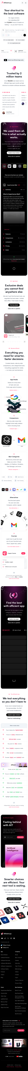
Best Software (4, 954)
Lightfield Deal (4, 999)
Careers (17, 960)
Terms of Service (19, 980)
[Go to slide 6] (16, 342)
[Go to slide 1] (7, 342)
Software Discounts (5, 960)
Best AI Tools (18, 990)
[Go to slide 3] (10, 342)
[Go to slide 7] (17, 342)
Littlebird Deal (4, 1004)
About (16, 954)
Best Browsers (18, 1013)
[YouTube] (2, 938)
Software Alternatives (6, 963)
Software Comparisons (6, 966)
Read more (6, 229)
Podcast (3, 971)
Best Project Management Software (20, 1007)
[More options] (24, 185)
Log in (16, 977)
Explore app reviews (14, 899)
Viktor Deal (3, 996)
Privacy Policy (18, 983)
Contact (17, 974)
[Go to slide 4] (12, 342)
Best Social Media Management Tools (19, 996)
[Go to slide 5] (14, 342)
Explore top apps (14, 619)
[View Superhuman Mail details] (12, 185)
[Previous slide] (3, 342)
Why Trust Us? (18, 957)
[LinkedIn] (14, 938)
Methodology (18, 969)
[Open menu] (25, 2)
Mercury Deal (4, 1001)
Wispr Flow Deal (5, 1007)
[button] (4, 185)
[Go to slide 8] (19, 342)
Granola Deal (4, 993)
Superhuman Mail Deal (6, 990)
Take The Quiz (18, 966)
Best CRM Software (19, 1000)
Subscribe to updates (14, 156)
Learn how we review (14, 578)
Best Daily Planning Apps (21, 1003)
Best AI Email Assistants (20, 1010)
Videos (2, 974)
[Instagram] (11, 938)
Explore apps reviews (14, 715)
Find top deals (14, 305)
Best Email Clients (19, 993)
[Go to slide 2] (9, 342)
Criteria (16, 971)
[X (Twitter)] (8, 938)
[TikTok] (5, 938)
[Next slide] (24, 342)
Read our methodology (14, 718)
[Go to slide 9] (21, 342)
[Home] (6, 3)
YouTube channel (17, 1049)
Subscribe (17, 963)
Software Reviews (5, 957)
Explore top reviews (14, 152)
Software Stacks (5, 969)
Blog (2, 977)
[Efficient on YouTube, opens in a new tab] (19, 1056)
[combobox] (14, 31)
